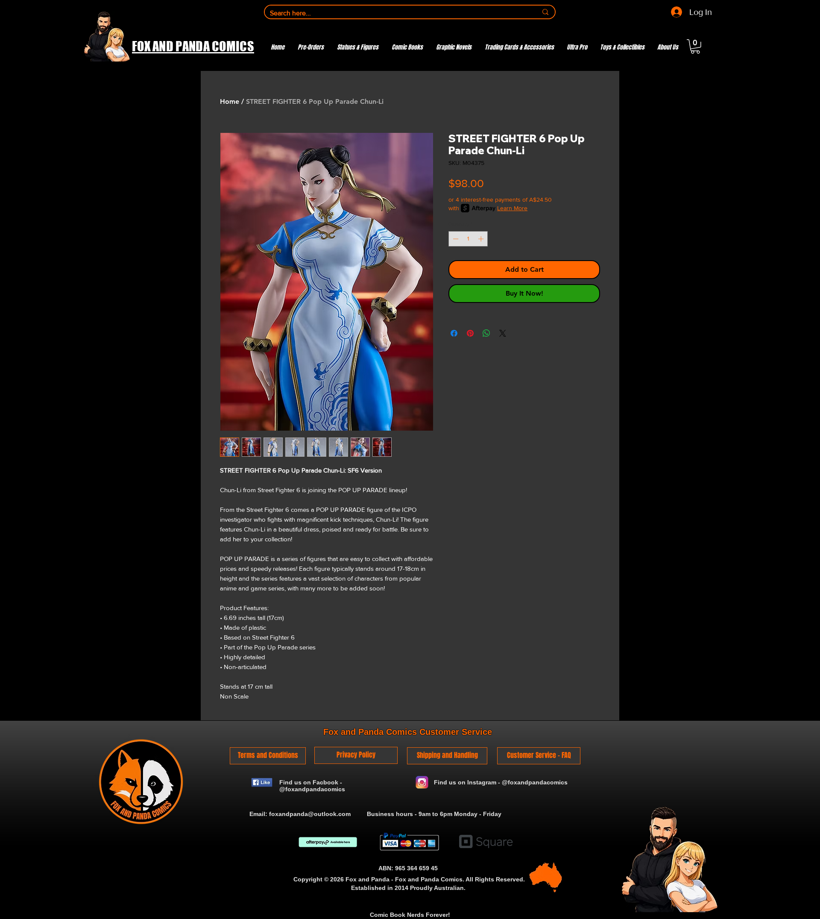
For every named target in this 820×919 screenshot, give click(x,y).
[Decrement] (455, 239)
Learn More (512, 208)
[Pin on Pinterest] (470, 333)
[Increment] (482, 239)
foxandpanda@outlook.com (310, 813)
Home (229, 101)
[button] (695, 46)
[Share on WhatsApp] (486, 333)
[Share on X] (503, 333)
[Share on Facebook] (454, 333)
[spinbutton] (468, 239)
